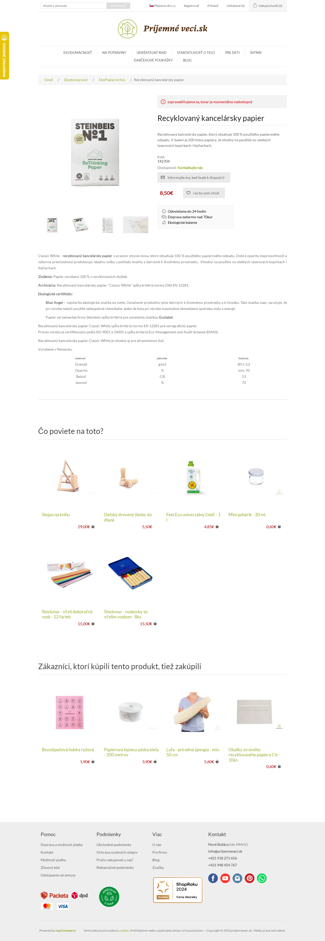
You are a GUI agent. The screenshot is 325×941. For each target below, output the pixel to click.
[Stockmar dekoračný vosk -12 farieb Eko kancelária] (69, 574)
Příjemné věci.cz (165, 6)
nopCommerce (66, 930)
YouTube (225, 878)
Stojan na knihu (56, 514)
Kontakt (47, 852)
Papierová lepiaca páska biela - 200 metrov (131, 752)
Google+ (249, 878)
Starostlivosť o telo (196, 53)
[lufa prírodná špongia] (193, 712)
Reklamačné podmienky (115, 867)
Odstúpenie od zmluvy (58, 875)
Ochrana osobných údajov (117, 852)
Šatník (256, 53)
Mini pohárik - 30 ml (247, 514)
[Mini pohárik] (256, 477)
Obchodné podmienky (113, 844)
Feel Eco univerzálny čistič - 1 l (193, 517)
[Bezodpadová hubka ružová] (69, 712)
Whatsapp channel (262, 878)
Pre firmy (159, 852)
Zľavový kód (50, 867)
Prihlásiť (213, 6)
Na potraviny (114, 53)
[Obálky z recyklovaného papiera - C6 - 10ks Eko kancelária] (256, 712)
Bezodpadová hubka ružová (68, 749)
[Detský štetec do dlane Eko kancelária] (131, 477)
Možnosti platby (53, 860)
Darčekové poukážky (153, 60)
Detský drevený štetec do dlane (128, 517)
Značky (158, 867)
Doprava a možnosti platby (62, 844)
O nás (156, 844)
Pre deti (232, 53)
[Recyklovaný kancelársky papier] (52, 225)
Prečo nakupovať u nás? (115, 860)
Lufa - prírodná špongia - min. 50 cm (193, 752)
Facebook (213, 878)
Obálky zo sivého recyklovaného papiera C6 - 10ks (254, 755)
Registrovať (191, 6)
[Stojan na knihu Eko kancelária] (69, 477)
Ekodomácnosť (77, 53)
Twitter (237, 878)
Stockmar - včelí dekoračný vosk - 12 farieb (67, 614)
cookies (124, 930)
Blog (187, 60)
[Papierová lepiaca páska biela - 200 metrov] (131, 712)
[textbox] (74, 6)
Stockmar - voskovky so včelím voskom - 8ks (126, 614)
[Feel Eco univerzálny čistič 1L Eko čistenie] (193, 477)
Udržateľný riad (152, 53)
